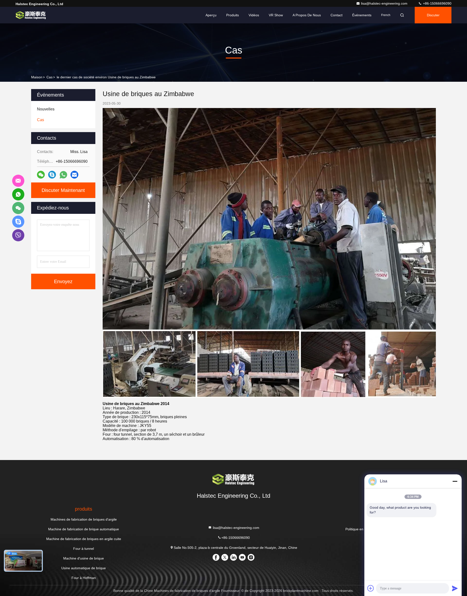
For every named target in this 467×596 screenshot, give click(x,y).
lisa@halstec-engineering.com (384, 3)
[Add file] (370, 588)
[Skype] (52, 175)
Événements (361, 15)
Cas (49, 77)
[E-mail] (74, 175)
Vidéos (254, 15)
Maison (36, 77)
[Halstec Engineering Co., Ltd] (31, 15)
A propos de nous (307, 15)
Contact (336, 15)
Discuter (433, 15)
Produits (232, 15)
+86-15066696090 (436, 3)
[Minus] (455, 481)
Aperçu (211, 15)
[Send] (455, 588)
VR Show (276, 15)
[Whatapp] (63, 175)
